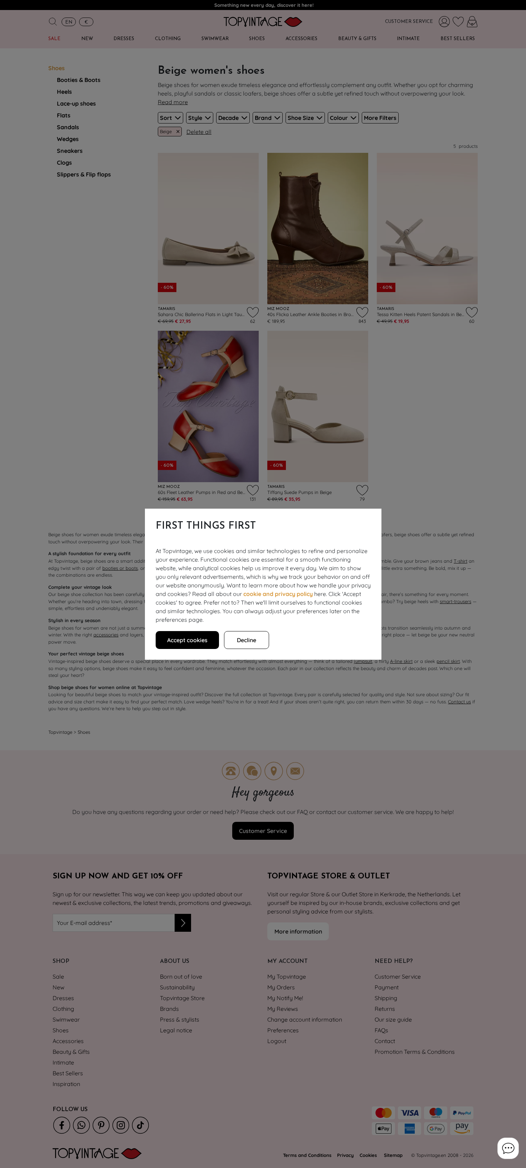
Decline (246, 640)
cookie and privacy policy (278, 593)
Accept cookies (187, 640)
